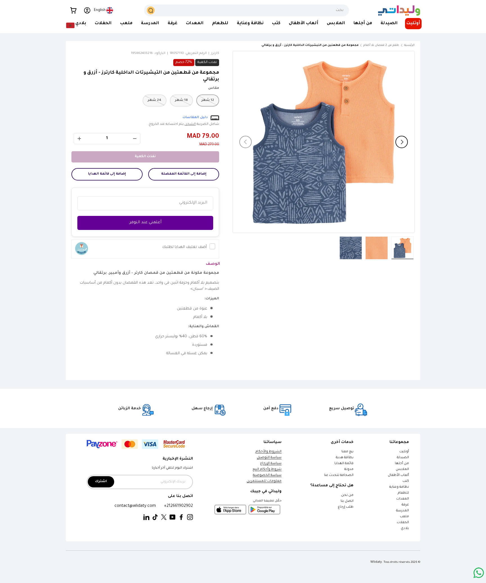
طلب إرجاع (346, 507)
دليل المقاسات (195, 117)
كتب (276, 23)
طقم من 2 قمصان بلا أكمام (381, 45)
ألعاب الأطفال (303, 23)
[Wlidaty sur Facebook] (181, 517)
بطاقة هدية (345, 458)
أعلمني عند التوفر (145, 222)
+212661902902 (178, 506)
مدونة (349, 469)
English (99, 10)
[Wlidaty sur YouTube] (173, 517)
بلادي (80, 23)
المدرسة (150, 23)
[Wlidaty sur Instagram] (190, 517)
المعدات (195, 23)
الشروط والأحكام (268, 452)
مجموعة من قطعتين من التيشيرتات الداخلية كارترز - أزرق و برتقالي (327, 45)
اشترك (101, 481)
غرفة (172, 23)
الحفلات (103, 23)
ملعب (126, 23)
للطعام (220, 23)
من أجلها (363, 23)
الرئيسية (409, 45)
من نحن (347, 495)
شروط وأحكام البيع (267, 469)
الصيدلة (389, 23)
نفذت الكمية (145, 157)
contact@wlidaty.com (135, 506)
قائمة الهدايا (344, 464)
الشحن (190, 124)
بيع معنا (347, 452)
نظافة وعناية (250, 23)
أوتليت (413, 23)
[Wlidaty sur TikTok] (155, 517)
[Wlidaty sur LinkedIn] (146, 517)
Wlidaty (376, 562)
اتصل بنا (347, 501)
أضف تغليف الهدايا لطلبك (184, 247)
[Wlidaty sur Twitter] (164, 517)
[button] (73, 10)
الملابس (336, 23)
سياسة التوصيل (269, 458)
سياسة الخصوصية (267, 475)
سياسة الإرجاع (271, 464)
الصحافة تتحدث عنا (338, 475)
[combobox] (246, 10)
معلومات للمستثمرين (264, 481)
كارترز (215, 53)
